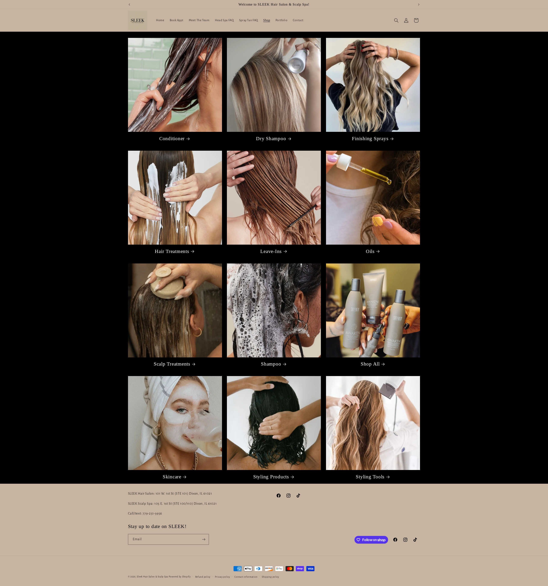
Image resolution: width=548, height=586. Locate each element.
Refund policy (203, 577)
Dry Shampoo (271, 138)
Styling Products (271, 476)
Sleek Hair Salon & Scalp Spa (152, 577)
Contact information (245, 577)
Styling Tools (370, 476)
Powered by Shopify (180, 577)
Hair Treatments (172, 251)
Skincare (172, 476)
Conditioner (172, 138)
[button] (396, 20)
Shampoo (271, 364)
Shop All (370, 364)
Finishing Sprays (370, 138)
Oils (370, 251)
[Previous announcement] (129, 4)
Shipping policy (270, 577)
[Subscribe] (203, 539)
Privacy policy (222, 577)
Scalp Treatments (172, 364)
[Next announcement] (418, 4)
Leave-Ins (271, 251)
